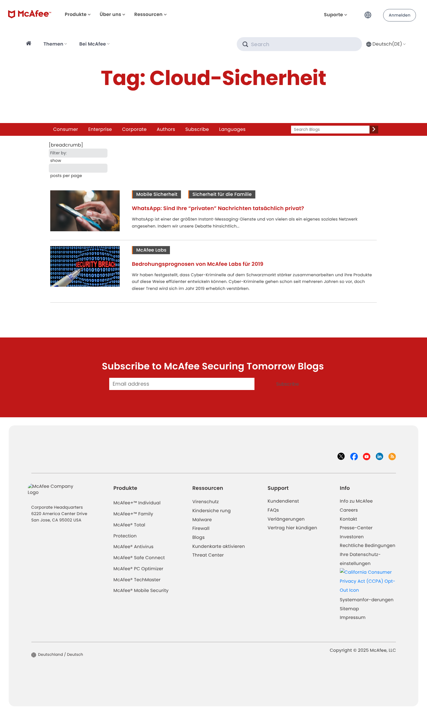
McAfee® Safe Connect (139, 558)
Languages (232, 129)
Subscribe (197, 129)
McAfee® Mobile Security (141, 591)
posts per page (66, 175)
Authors (166, 129)
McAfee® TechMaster (137, 580)
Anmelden (399, 15)
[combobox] (385, 44)
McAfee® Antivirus (134, 547)
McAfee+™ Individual (137, 503)
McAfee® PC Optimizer (139, 569)
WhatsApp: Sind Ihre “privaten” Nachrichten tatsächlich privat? (218, 208)
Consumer (65, 129)
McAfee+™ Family (133, 514)
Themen (53, 44)
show (55, 160)
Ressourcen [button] (148, 14)
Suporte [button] (333, 14)
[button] (369, 12)
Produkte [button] (76, 14)
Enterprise (100, 129)
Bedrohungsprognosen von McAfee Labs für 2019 (197, 264)
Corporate (134, 129)
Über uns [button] (110, 14)
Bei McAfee (92, 44)
